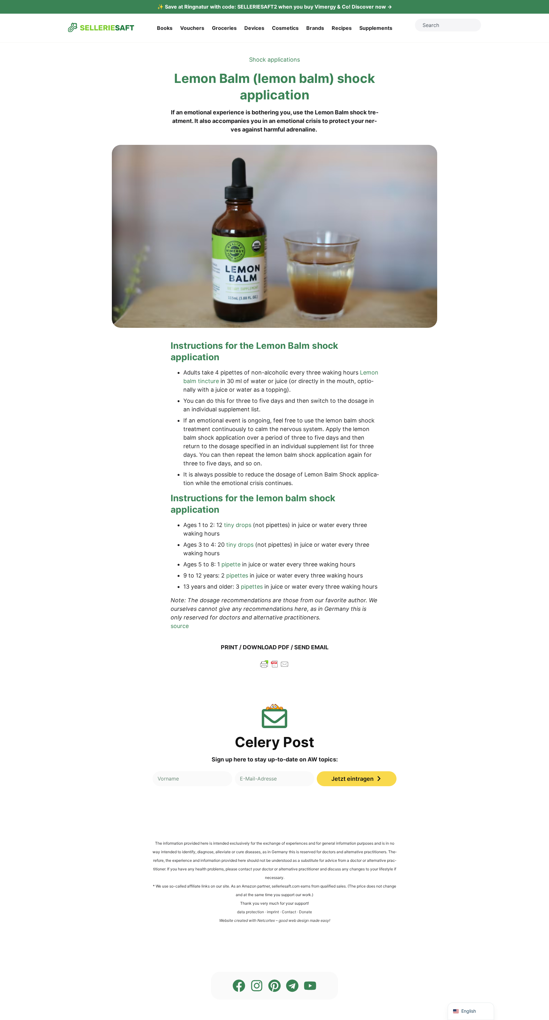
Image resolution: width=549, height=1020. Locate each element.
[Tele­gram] (292, 985)
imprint (273, 911)
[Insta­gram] (256, 985)
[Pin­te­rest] (274, 985)
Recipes (342, 28)
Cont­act (289, 911)
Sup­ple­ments (375, 28)
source (180, 626)
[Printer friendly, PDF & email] (274, 667)
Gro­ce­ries (224, 28)
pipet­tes (237, 575)
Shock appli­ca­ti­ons (274, 59)
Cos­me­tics (285, 28)
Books (165, 28)
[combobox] (448, 25)
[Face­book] (239, 985)
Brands (315, 28)
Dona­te (305, 911)
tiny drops (237, 525)
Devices (254, 28)
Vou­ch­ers (192, 28)
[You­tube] (310, 985)
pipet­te (231, 564)
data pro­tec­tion (250, 911)
